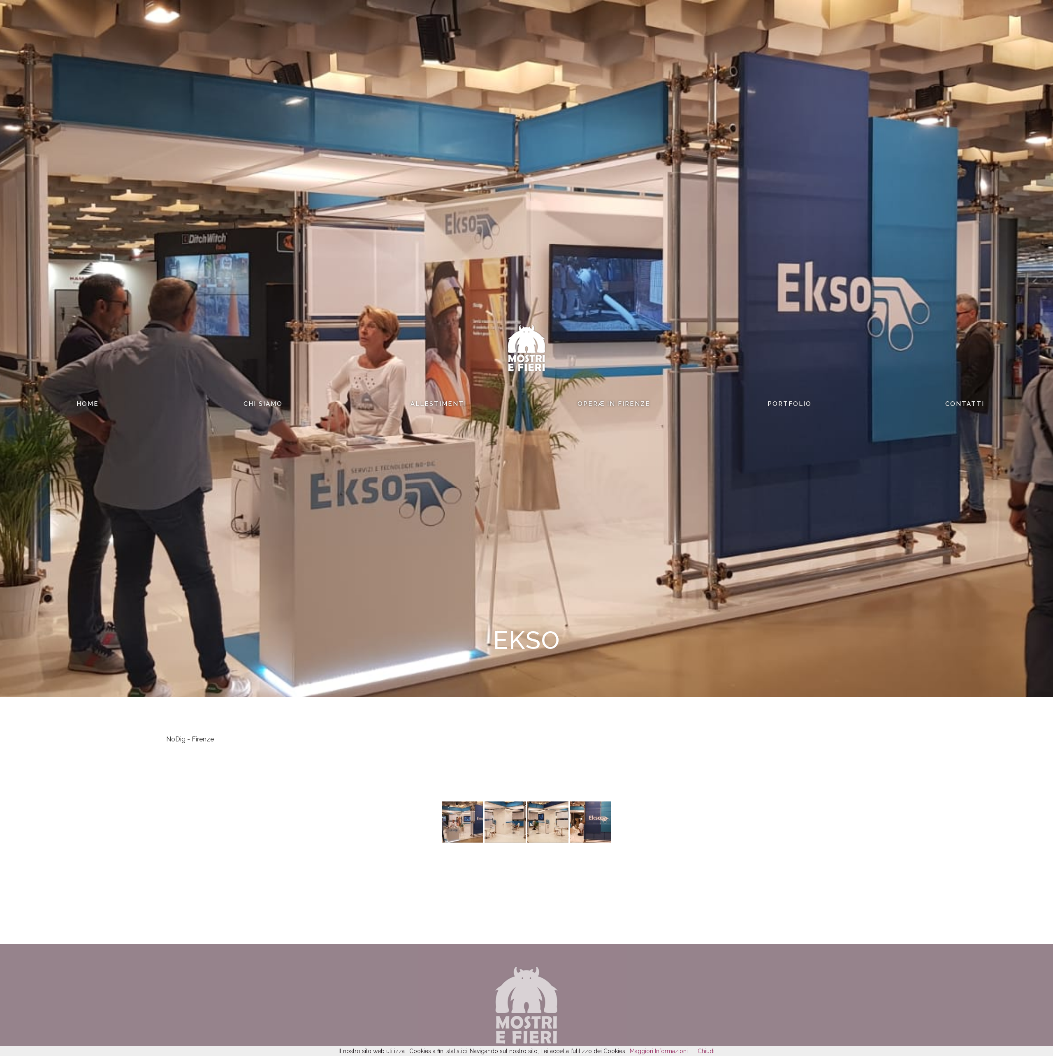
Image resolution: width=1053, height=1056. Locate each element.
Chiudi (706, 1051)
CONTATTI (964, 404)
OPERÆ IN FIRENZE (614, 404)
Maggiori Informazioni (659, 1051)
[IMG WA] (462, 840)
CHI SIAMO (263, 404)
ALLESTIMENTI (438, 404)
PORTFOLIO (790, 404)
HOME (88, 404)
